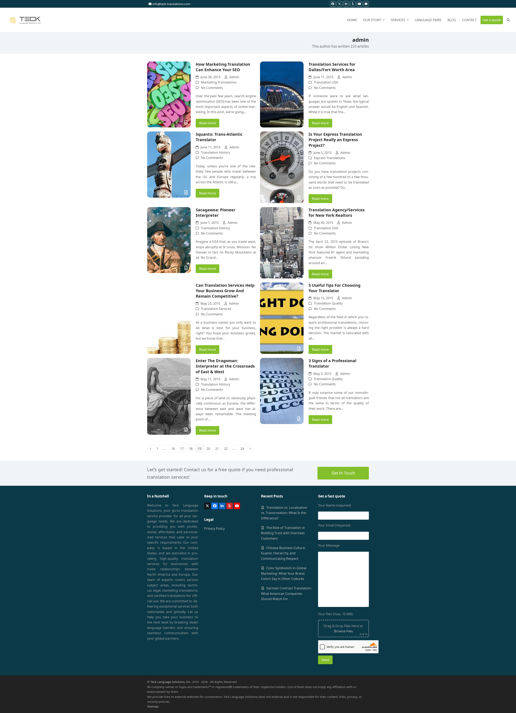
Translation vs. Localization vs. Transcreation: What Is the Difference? (284, 512)
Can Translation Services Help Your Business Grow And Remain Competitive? (225, 290)
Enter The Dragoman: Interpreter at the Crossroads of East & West (225, 366)
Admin (234, 77)
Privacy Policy (214, 528)
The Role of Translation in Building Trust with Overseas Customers (283, 533)
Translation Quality (328, 303)
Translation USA (326, 82)
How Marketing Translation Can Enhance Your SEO (223, 67)
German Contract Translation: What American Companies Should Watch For (286, 593)
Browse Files (343, 631)
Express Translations (329, 158)
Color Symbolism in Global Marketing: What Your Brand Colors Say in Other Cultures (283, 573)
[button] (508, 20)
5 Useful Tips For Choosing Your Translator (334, 287)
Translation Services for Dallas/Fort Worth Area (332, 67)
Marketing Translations (218, 82)
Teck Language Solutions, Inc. (170, 682)
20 (209, 448)
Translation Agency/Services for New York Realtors (337, 212)
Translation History (215, 152)
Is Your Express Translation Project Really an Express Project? (335, 139)
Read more (207, 123)
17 (183, 448)
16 (174, 448)
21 (218, 448)
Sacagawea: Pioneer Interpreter (215, 212)
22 (227, 448)
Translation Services (216, 308)
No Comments (212, 87)
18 (192, 448)
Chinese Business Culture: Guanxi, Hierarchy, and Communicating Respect (283, 553)
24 (243, 448)
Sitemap (152, 706)
